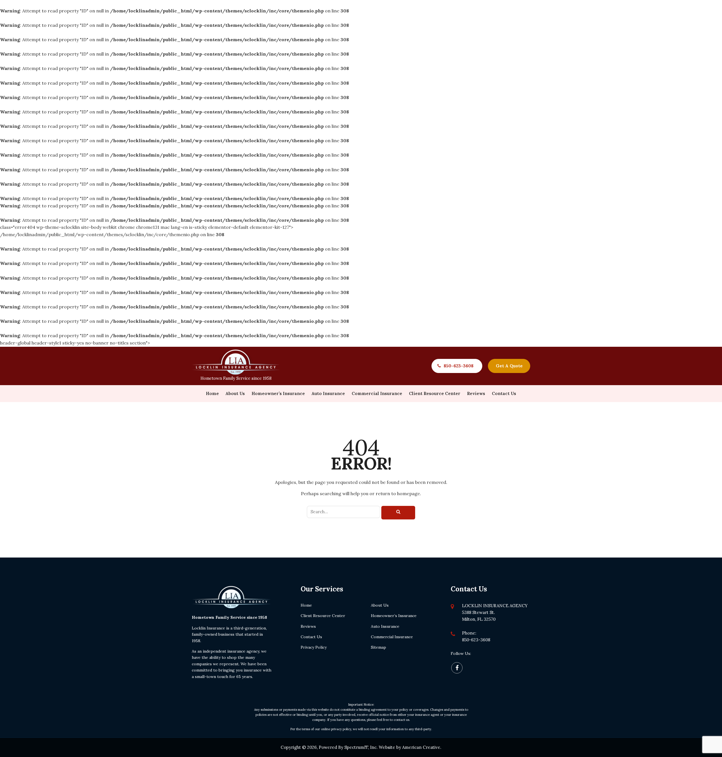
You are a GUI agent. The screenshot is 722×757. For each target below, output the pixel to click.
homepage (408, 493)
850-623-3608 (459, 365)
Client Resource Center (323, 615)
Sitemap (378, 647)
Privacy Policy (314, 647)
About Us (380, 605)
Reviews (308, 626)
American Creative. (421, 747)
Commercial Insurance (392, 636)
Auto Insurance (385, 626)
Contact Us (311, 636)
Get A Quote (509, 365)
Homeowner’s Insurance (394, 615)
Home (306, 605)
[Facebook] (457, 667)
